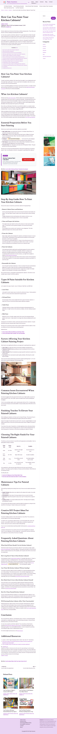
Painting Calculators (47, 56)
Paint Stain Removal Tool (9, 7)
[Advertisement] (49, 97)
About (37, 1)
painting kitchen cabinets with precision (13, 625)
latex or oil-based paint (6, 549)
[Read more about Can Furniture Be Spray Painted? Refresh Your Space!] (10, 703)
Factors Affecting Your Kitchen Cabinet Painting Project (13, 56)
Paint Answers (12, 2)
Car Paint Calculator (20, 7)
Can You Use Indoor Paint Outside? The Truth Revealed (13, 333)
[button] (28, 2)
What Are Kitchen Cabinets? (8, 51)
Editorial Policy (23, 721)
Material (44, 50)
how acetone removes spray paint (22, 576)
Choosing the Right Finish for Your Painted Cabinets (12, 61)
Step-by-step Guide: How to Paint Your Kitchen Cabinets (13, 54)
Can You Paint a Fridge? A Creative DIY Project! (9, 691)
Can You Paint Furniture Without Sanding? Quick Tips (26, 710)
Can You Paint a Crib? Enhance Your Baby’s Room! (26, 691)
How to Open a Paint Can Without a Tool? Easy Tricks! (13, 331)
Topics (44, 58)
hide (16, 47)
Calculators (33, 3)
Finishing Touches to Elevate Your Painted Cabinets (12, 59)
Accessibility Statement (25, 724)
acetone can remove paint (10, 588)
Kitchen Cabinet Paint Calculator (46, 6)
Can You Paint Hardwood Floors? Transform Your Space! (16, 169)
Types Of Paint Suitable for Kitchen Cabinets (11, 55)
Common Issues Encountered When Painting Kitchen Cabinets (14, 58)
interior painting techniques (11, 255)
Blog (46, 1)
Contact (50, 1)
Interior (6, 23)
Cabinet (2, 23)
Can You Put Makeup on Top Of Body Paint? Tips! (12, 475)
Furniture (11, 713)
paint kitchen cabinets (15, 558)
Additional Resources (7, 67)
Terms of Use (22, 719)
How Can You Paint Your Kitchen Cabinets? (10, 49)
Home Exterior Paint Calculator (31, 6)
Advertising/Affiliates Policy (25, 722)
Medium (44, 52)
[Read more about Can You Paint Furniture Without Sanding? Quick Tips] (26, 703)
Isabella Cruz (8, 26)
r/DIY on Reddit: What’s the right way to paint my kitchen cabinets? (16, 644)
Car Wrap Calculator (8, 6)
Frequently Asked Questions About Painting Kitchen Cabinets (14, 65)
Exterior (44, 46)
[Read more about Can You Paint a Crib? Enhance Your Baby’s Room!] (26, 683)
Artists (44, 44)
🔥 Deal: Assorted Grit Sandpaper (14, 138)
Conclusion (4, 66)
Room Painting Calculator (19, 6)
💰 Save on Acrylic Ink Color (13, 564)
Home (32, 1)
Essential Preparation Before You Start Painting (11, 52)
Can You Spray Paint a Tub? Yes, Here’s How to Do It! (16, 661)
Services (41, 1)
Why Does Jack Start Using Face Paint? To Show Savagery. (14, 476)
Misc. (44, 54)
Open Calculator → (28, 159)
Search (44, 15)
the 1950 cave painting (30, 117)
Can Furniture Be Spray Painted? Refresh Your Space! (9, 710)
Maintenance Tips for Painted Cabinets (10, 62)
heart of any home (12, 97)
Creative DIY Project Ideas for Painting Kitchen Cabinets (13, 63)
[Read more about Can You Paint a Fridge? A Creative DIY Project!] (10, 683)
